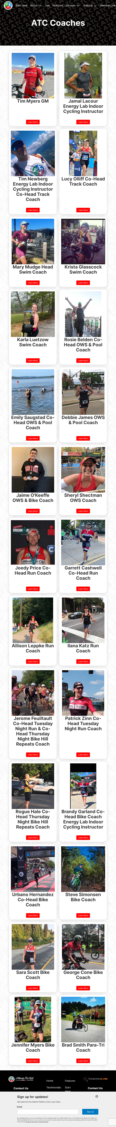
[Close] (96, 1096)
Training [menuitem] (88, 5)
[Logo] (8, 5)
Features (58, 5)
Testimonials (51, 1087)
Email (19, 1107)
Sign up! (90, 1112)
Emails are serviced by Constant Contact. (37, 1122)
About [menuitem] (33, 5)
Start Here (21, 5)
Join (47, 5)
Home (49, 1080)
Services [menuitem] (71, 5)
